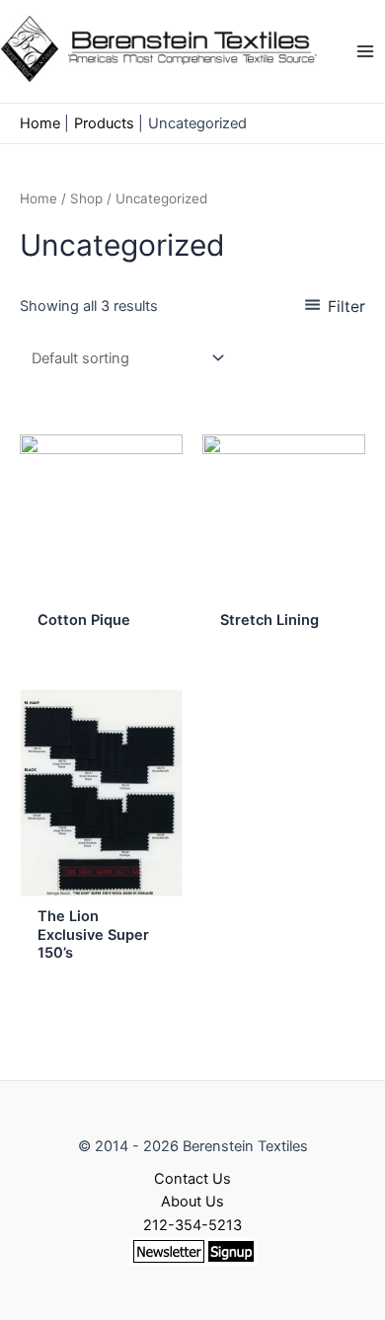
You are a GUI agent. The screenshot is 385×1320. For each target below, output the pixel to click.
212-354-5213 (192, 1225)
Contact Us (192, 1179)
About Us (192, 1201)
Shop (86, 198)
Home (38, 198)
